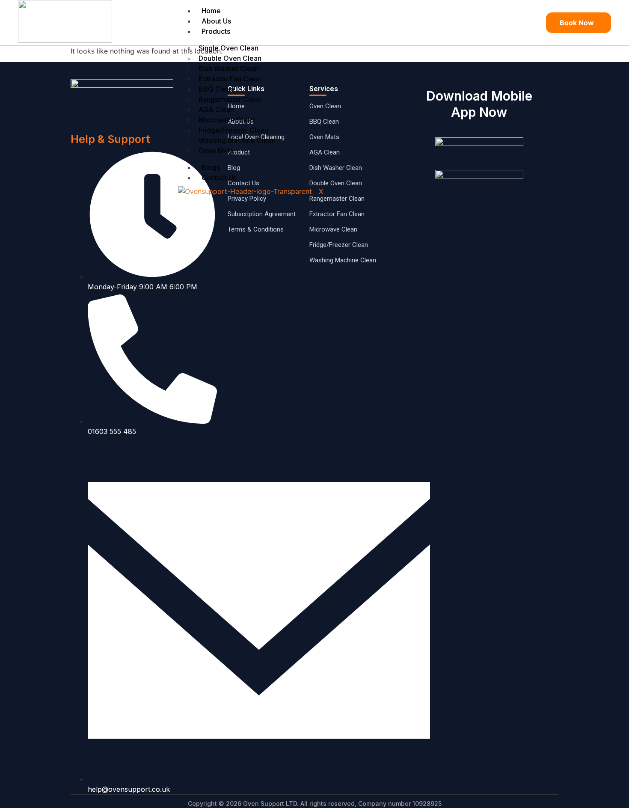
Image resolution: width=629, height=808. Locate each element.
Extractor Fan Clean (230, 78)
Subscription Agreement (262, 214)
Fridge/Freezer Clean (233, 130)
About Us (216, 21)
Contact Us (219, 177)
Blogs (211, 167)
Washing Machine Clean (237, 140)
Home (211, 10)
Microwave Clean (227, 120)
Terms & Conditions (256, 229)
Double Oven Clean (230, 58)
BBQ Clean (216, 89)
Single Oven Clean (228, 48)
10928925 (427, 803)
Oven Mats (216, 150)
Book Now (577, 22)
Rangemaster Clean (230, 99)
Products (216, 31)
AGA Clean (216, 109)
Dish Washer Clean (229, 68)
